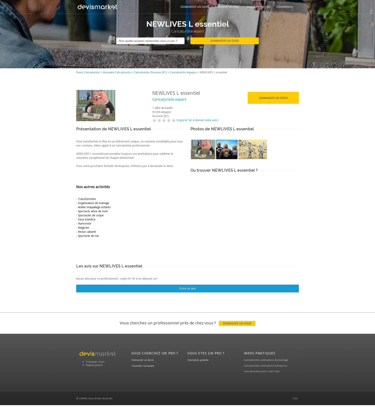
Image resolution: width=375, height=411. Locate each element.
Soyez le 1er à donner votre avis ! (198, 120)
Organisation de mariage (93, 203)
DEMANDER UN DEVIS (194, 7)
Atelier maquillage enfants (94, 207)
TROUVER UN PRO (227, 7)
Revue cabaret (87, 231)
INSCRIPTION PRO (259, 7)
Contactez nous (95, 361)
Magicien (83, 227)
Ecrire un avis (187, 288)
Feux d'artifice (87, 219)
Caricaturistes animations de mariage (266, 360)
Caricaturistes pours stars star (262, 371)
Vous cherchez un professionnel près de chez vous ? (186, 323)
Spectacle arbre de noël (93, 211)
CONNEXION (285, 7)
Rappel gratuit (94, 365)
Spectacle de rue (88, 236)
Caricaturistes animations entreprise (265, 365)
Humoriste (84, 223)
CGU (295, 398)
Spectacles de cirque (91, 215)
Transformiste (87, 199)
